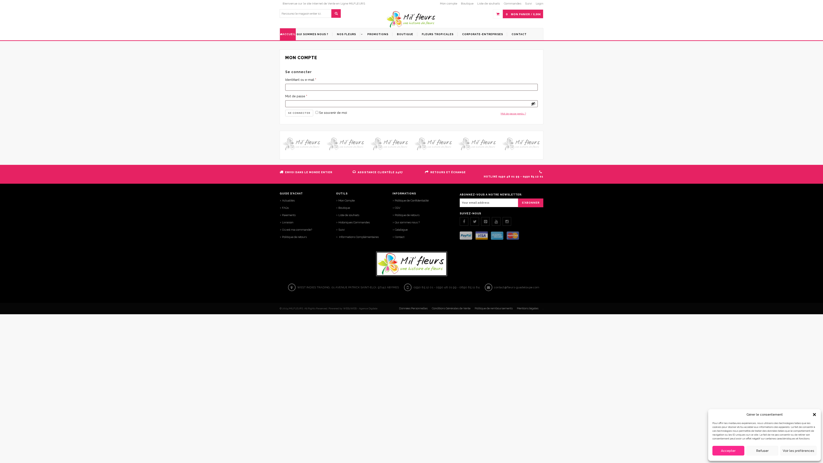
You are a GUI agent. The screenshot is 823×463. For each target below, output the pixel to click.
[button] (814, 414)
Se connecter (299, 113)
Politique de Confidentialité (412, 200)
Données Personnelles (413, 308)
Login (540, 3)
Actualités (288, 200)
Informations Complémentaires (358, 237)
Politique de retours (294, 237)
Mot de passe (296, 96)
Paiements (289, 215)
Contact (399, 237)
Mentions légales (527, 308)
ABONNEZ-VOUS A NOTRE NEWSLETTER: (491, 194)
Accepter (728, 451)
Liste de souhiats (348, 215)
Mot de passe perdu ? (513, 113)
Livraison (287, 222)
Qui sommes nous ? (407, 222)
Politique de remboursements (494, 308)
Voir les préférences (798, 451)
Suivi (341, 229)
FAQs (285, 207)
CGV (397, 207)
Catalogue (401, 229)
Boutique (344, 207)
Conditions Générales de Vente (451, 308)
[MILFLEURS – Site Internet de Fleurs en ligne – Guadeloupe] (411, 19)
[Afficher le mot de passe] (533, 103)
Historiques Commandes (354, 222)
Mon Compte (346, 200)
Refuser (762, 451)
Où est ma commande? (297, 229)
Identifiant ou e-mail (300, 79)
